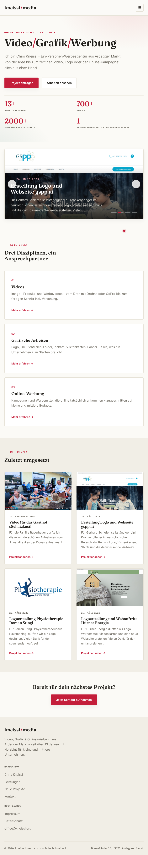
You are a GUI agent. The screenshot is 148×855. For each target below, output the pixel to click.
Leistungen (12, 782)
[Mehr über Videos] (74, 295)
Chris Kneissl (13, 774)
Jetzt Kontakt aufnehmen (74, 700)
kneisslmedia (20, 7)
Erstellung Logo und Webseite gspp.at (36, 188)
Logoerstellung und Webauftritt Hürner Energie (109, 620)
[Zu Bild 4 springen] (134, 212)
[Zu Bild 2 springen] (121, 212)
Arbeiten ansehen (59, 83)
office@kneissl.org (17, 828)
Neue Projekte (14, 789)
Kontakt (10, 796)
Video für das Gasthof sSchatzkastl (28, 524)
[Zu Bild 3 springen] (127, 212)
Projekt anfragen (21, 83)
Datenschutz (13, 821)
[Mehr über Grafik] (74, 348)
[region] (74, 184)
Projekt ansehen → (21, 556)
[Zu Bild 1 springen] (114, 212)
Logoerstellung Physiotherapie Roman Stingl (36, 620)
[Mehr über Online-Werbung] (74, 402)
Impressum (12, 814)
